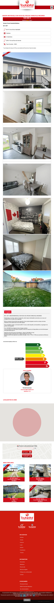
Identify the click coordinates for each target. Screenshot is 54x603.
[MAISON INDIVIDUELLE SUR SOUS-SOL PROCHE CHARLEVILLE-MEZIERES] (27, 70)
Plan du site (22, 567)
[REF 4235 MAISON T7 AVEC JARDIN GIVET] (14, 491)
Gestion (21, 547)
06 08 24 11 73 (27, 391)
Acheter (22, 537)
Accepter (27, 600)
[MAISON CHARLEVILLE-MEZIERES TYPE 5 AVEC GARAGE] (40, 470)
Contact (21, 574)
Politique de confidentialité (26, 572)
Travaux (22, 552)
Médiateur (22, 564)
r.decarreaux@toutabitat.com (27, 389)
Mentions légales (23, 569)
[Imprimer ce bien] (27, 452)
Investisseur (22, 550)
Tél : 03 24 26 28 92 (24, 589)
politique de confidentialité (33, 596)
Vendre (21, 539)
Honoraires (22, 561)
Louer (21, 545)
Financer (22, 542)
